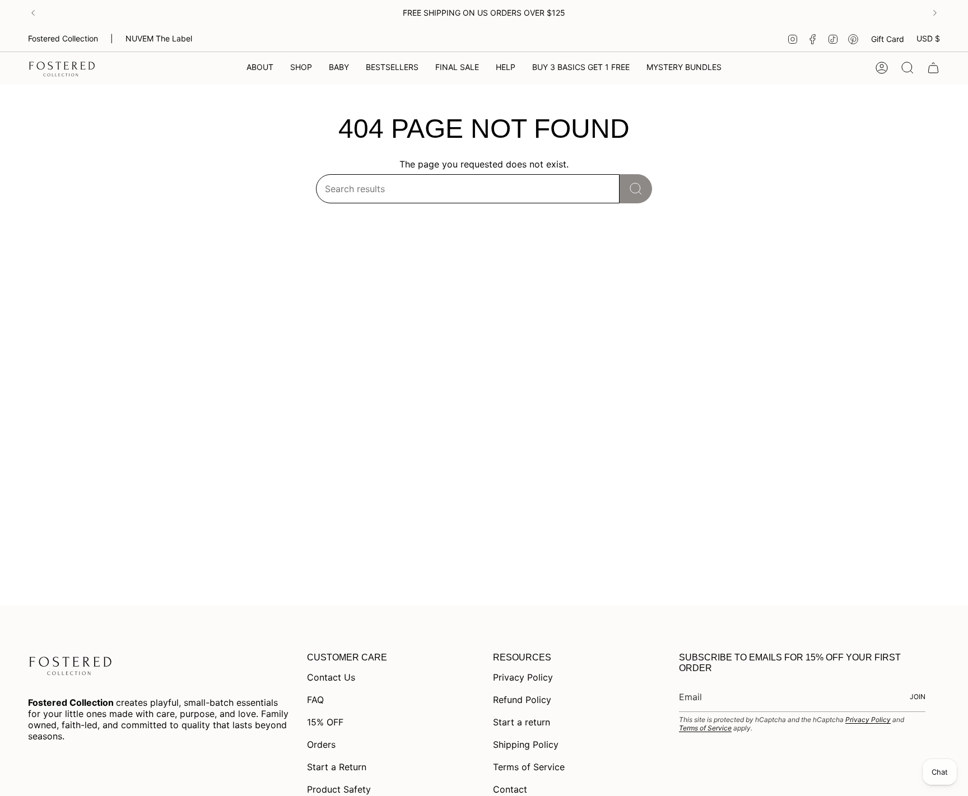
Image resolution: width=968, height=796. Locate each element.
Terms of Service (529, 766)
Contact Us (331, 677)
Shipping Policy (526, 744)
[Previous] (33, 13)
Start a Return (336, 766)
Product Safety (339, 789)
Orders (321, 744)
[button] (301, 68)
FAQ (315, 699)
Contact (510, 789)
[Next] (935, 13)
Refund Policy (522, 699)
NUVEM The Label (158, 38)
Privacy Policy (523, 677)
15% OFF (325, 722)
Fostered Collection (63, 38)
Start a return (521, 722)
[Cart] (933, 67)
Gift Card (887, 39)
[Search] (636, 188)
